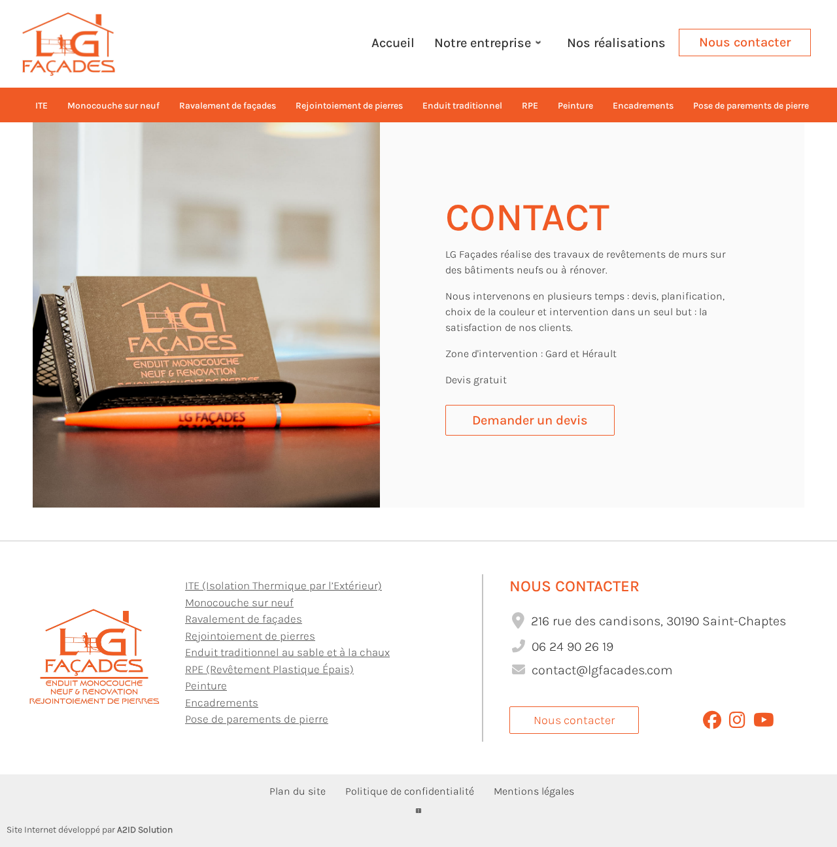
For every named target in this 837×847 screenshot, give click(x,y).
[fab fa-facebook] (712, 723)
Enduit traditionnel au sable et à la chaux (287, 652)
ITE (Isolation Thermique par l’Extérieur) (283, 585)
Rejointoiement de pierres (250, 635)
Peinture (206, 685)
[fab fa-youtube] (763, 723)
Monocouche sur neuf (239, 602)
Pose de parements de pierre (256, 718)
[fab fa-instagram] (737, 723)
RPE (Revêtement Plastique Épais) (269, 669)
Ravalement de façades (243, 618)
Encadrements (221, 702)
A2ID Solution (145, 829)
